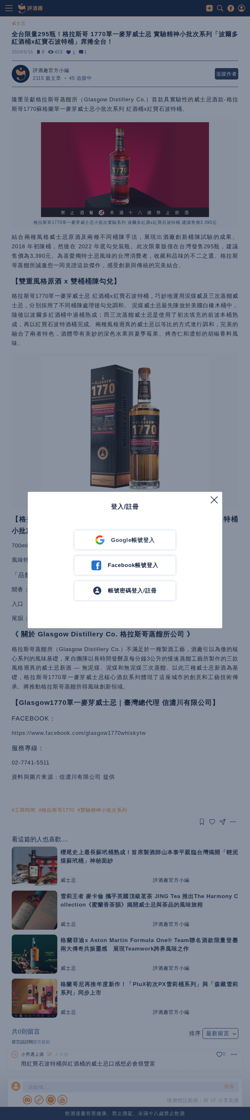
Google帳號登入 (133, 540)
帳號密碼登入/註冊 (132, 591)
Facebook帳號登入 (133, 565)
